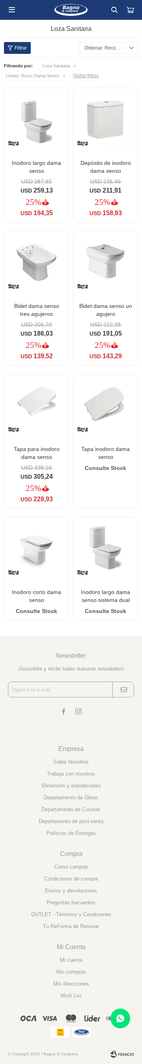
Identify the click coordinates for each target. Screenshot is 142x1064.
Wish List (71, 996)
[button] (114, 10)
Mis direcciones (71, 984)
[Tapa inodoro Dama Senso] (105, 406)
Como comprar (71, 867)
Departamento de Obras (71, 797)
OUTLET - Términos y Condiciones (71, 914)
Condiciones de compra (71, 879)
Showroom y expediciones (71, 786)
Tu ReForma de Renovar (71, 926)
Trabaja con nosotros (71, 774)
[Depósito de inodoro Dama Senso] (105, 120)
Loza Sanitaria (56, 65)
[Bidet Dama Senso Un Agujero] (105, 263)
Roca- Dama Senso (32, 75)
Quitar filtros (86, 75)
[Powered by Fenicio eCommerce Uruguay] (122, 1054)
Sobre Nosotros (71, 762)
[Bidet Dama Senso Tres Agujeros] (36, 263)
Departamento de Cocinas (71, 809)
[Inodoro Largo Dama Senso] (36, 120)
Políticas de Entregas (71, 833)
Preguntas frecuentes (71, 902)
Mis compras (71, 972)
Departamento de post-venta (71, 821)
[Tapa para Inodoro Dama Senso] (36, 406)
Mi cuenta (71, 960)
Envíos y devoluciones (71, 891)
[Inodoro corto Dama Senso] (36, 549)
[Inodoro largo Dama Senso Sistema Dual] (105, 549)
